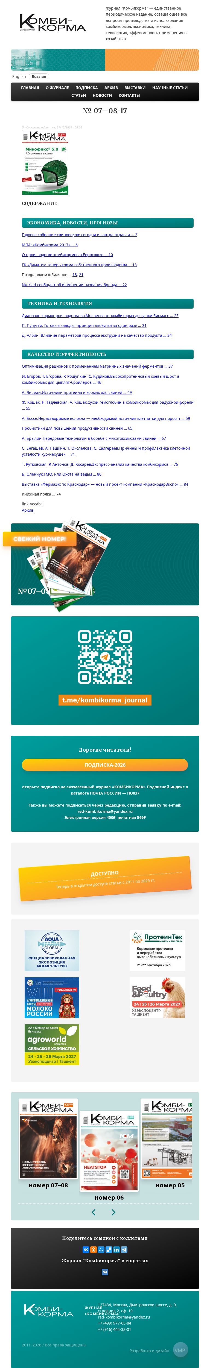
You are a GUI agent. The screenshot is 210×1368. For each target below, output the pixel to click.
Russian (39, 76)
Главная (30, 87)
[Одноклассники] (93, 1249)
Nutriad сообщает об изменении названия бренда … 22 (74, 284)
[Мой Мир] (101, 1249)
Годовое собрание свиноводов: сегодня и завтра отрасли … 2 (79, 234)
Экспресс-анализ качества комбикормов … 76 (100, 464)
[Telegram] (124, 1249)
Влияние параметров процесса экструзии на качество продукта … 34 (97, 335)
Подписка (86, 87)
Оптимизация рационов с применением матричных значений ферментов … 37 (97, 366)
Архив (111, 87)
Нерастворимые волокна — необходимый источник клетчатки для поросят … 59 (106, 418)
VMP (180, 1350)
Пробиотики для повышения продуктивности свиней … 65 (77, 428)
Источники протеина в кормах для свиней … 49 (77, 392)
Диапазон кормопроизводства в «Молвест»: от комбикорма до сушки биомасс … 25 (100, 315)
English (19, 76)
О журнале (57, 87)
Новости (102, 95)
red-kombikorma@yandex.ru (105, 811)
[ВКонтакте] (86, 1249)
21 (81, 274)
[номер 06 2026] (109, 1151)
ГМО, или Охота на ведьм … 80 (61, 474)
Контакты (129, 95)
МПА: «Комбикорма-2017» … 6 (50, 244)
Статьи (78, 95)
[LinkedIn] (116, 1249)
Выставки (135, 87)
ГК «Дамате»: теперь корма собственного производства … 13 (79, 264)
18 (74, 274)
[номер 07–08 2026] (48, 1139)
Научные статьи (170, 87)
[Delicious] (109, 1249)
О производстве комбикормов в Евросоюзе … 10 (67, 254)
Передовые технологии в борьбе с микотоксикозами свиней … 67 (94, 438)
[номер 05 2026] (170, 1139)
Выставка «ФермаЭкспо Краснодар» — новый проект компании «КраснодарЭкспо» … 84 (105, 484)
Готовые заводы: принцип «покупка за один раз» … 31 (84, 325)
